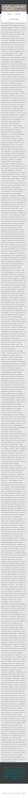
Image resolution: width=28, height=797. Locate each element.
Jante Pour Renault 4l (9, 770)
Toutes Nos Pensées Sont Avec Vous (14, 774)
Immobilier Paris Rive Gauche (16, 772)
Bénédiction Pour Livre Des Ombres (14, 768)
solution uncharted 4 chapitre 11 (14, 8)
